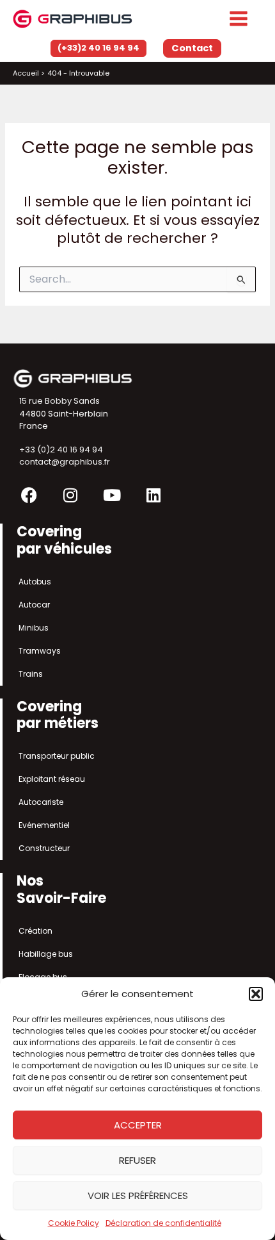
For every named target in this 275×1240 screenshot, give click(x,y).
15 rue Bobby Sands (59, 401)
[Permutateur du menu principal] (238, 18)
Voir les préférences (138, 1195)
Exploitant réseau (52, 778)
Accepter (138, 1125)
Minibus (34, 627)
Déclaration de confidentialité (163, 1223)
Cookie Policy (73, 1223)
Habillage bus (46, 953)
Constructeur (44, 848)
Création (35, 930)
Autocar (34, 604)
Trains (31, 673)
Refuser (137, 1160)
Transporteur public (57, 755)
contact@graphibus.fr (64, 462)
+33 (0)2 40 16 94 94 (61, 449)
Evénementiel (44, 825)
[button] (255, 994)
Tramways (40, 650)
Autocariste (41, 802)
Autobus (35, 581)
